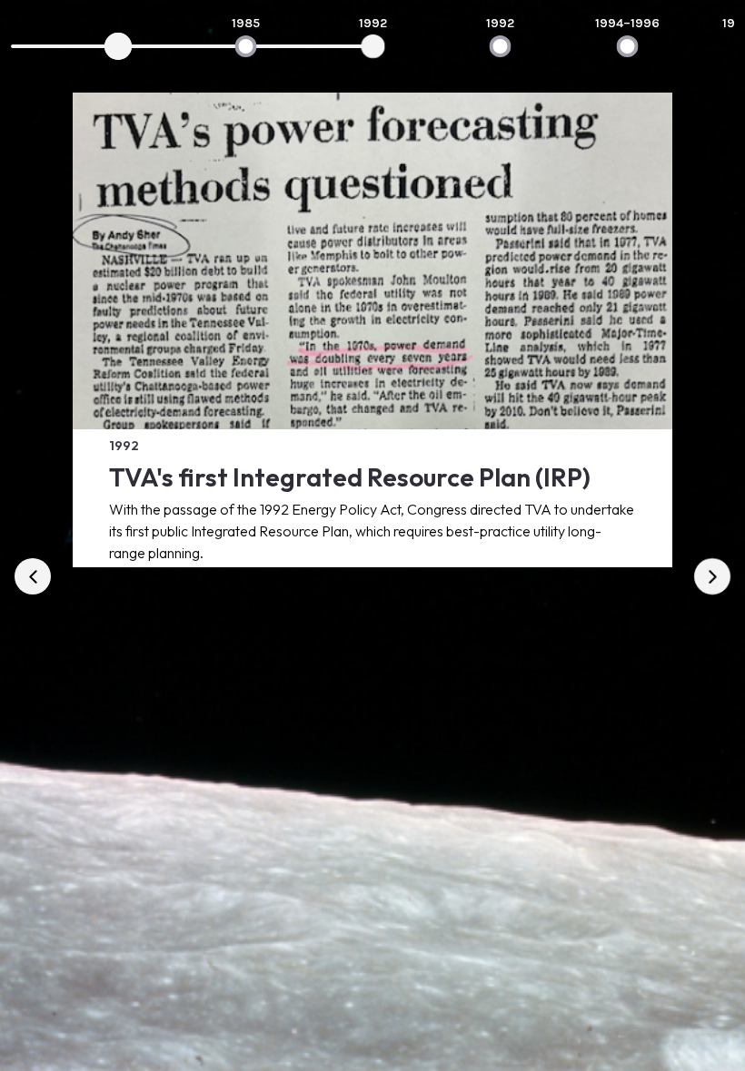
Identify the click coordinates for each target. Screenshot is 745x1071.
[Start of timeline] (118, 46)
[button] (33, 576)
